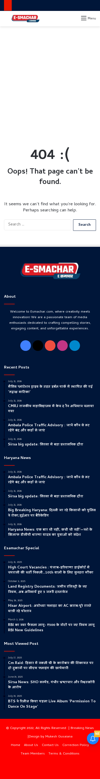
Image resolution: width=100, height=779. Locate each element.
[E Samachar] (25, 19)
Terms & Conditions (64, 754)
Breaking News (82, 728)
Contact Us (50, 745)
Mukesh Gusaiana (59, 737)
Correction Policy (75, 745)
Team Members (33, 754)
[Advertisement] (50, 82)
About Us (31, 745)
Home (15, 745)
